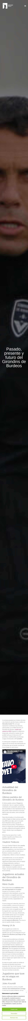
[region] (14, 1006)
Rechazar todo (14, 1017)
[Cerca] (26, 992)
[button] (25, 6)
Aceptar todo (14, 1009)
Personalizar (14, 1013)
